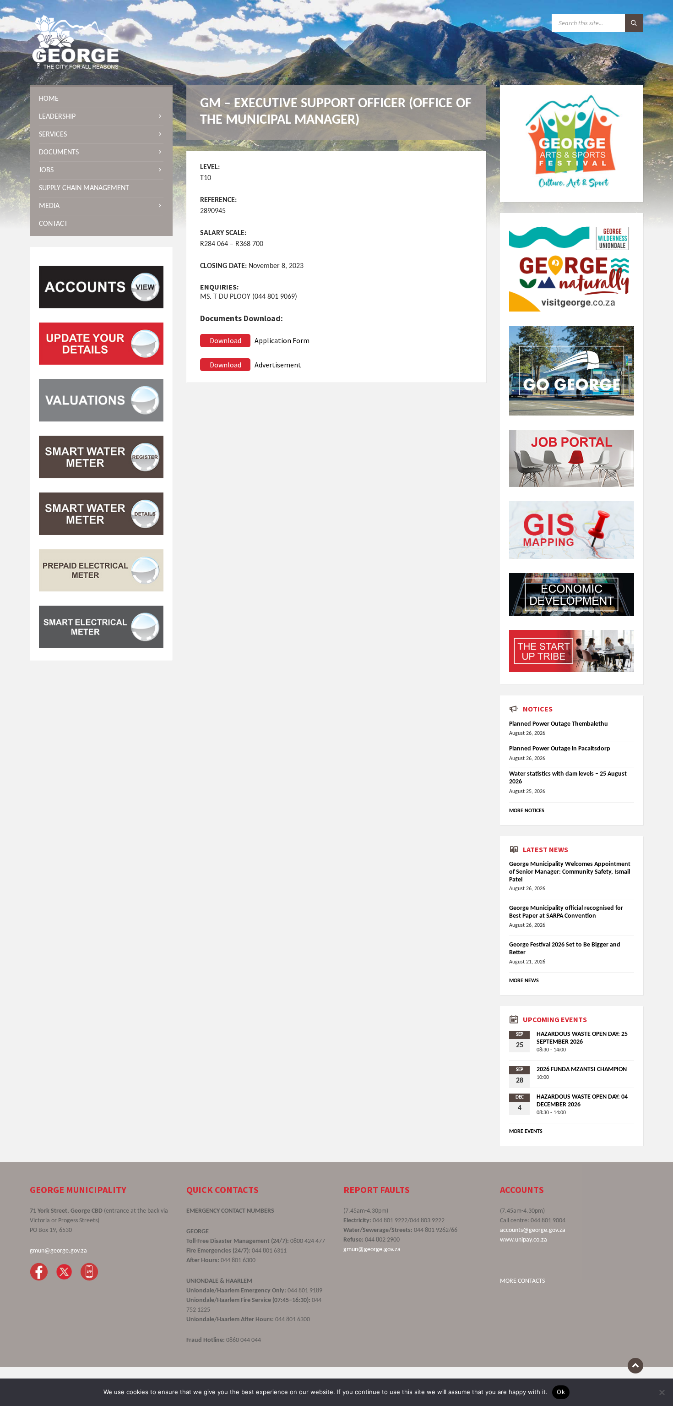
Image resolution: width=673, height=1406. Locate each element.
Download (225, 340)
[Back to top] (635, 1365)
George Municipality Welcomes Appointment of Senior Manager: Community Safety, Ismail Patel (569, 872)
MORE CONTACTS (522, 1281)
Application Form (282, 340)
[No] (661, 1392)
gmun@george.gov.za (58, 1250)
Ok (561, 1391)
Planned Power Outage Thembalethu (558, 724)
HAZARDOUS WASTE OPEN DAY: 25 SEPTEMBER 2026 (582, 1038)
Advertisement (278, 364)
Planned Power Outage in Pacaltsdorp (559, 748)
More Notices (526, 811)
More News (524, 981)
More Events (526, 1131)
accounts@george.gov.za (532, 1230)
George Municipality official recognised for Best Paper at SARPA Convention (566, 912)
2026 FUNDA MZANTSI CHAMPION (582, 1069)
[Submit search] (634, 23)
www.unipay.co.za (523, 1239)
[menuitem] (101, 99)
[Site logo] (75, 66)
